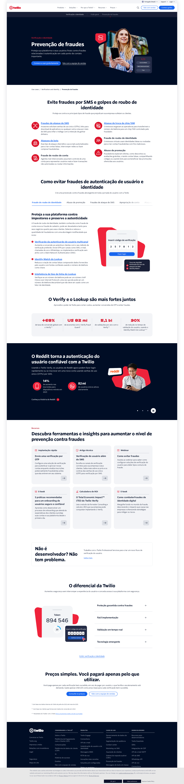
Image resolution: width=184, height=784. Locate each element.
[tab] (46, 203)
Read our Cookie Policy (148, 781)
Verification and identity (50, 89)
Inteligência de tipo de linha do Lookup (55, 274)
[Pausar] (153, 410)
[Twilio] (15, 8)
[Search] (138, 8)
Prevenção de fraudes (110, 14)
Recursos (101, 7)
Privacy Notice (63, 776)
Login (171, 2)
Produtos (60, 7)
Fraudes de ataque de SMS (55, 123)
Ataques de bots (49, 140)
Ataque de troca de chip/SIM (119, 123)
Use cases (35, 89)
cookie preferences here (126, 773)
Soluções (72, 7)
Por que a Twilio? (87, 7)
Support (163, 2)
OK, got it (113, 781)
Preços (112, 7)
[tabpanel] (92, 249)
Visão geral (95, 14)
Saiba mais (88, 558)
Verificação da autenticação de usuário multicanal (61, 242)
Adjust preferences (132, 781)
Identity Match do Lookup (48, 259)
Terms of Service (94, 776)
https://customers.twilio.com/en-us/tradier (69, 714)
